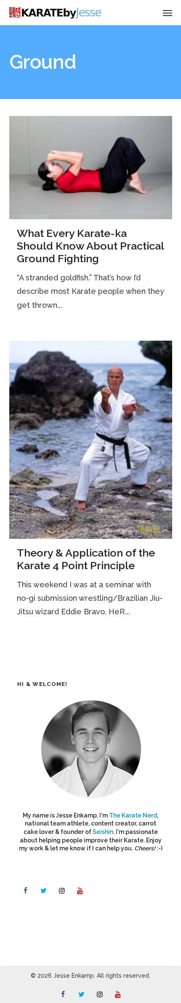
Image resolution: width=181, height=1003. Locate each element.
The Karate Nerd (133, 815)
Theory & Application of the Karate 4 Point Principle (86, 559)
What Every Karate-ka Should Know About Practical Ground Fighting (90, 246)
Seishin (103, 831)
